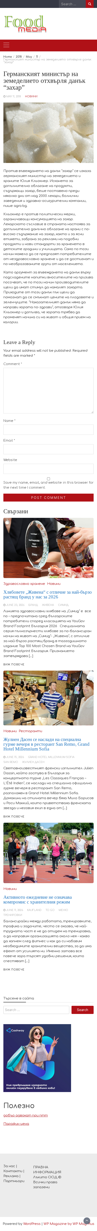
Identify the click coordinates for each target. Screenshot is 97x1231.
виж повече (14, 969)
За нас (9, 1166)
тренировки (12, 915)
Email (9, 440)
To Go (50, 910)
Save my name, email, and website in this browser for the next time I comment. (48, 485)
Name (9, 421)
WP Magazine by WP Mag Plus (69, 1224)
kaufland (34, 910)
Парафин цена (16, 1124)
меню (63, 910)
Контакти (12, 1171)
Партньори (13, 1181)
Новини (31, 96)
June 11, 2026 (14, 910)
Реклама (10, 1176)
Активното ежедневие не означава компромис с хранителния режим (37, 899)
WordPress (32, 1224)
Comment (12, 364)
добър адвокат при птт (25, 1115)
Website (10, 460)
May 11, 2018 (13, 96)
